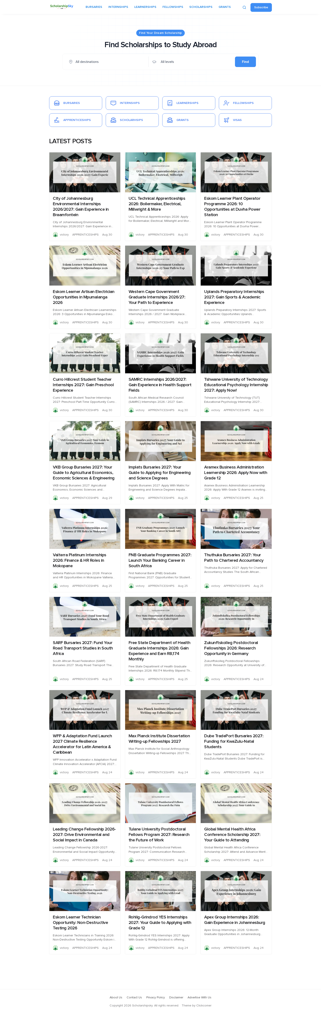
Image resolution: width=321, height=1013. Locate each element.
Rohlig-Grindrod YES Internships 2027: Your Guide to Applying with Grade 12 (160, 922)
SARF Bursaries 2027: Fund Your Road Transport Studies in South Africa (83, 648)
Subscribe (261, 7)
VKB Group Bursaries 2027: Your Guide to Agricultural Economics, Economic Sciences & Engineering (84, 472)
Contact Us (134, 997)
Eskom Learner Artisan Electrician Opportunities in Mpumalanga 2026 (83, 297)
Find (245, 62)
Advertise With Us (199, 997)
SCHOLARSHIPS (200, 7)
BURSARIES (94, 7)
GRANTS (225, 7)
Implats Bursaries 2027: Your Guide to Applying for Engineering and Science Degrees (160, 472)
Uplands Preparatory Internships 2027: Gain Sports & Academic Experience (234, 297)
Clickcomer (203, 1005)
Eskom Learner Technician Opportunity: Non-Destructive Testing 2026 (80, 922)
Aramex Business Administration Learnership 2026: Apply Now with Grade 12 (235, 472)
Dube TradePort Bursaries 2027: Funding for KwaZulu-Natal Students (233, 741)
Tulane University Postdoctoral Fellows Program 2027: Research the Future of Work (159, 834)
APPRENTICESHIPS (85, 234)
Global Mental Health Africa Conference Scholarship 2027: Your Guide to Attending (232, 834)
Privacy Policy (155, 997)
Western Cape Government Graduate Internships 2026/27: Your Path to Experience (157, 297)
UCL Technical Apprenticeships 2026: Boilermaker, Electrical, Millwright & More (157, 204)
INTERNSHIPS (118, 7)
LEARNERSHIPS (145, 7)
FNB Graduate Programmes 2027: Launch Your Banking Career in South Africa (160, 560)
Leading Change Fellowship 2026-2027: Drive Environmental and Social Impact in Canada (84, 834)
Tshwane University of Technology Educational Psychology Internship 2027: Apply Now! (236, 385)
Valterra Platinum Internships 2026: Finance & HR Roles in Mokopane (79, 560)
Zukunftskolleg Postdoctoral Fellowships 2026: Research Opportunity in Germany (231, 648)
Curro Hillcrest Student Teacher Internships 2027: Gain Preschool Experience (83, 385)
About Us (116, 997)
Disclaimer (176, 997)
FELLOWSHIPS (172, 7)
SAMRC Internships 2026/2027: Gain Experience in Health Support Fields (160, 385)
